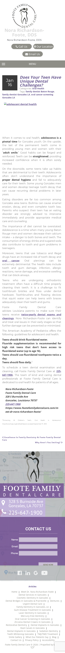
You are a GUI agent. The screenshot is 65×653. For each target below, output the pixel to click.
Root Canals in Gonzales (32, 628)
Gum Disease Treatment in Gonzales (32, 609)
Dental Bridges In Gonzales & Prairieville (26, 600)
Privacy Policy (32, 640)
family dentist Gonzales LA (16, 94)
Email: (15, 546)
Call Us (22, 46)
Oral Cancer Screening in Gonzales (32, 618)
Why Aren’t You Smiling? (48, 442)
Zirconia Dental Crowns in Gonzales (32, 622)
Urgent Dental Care (32, 603)
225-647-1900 (12, 404)
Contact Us (16, 640)
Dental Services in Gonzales (33, 594)
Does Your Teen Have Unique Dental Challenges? (40, 81)
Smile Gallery (15, 637)
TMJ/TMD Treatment (47, 634)
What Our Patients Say (37, 637)
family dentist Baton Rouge (40, 91)
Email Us (34, 54)
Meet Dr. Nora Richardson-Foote (37, 591)
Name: (14, 539)
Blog (54, 637)
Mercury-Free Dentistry (32, 615)
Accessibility (48, 640)
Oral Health (38, 88)
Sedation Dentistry (48, 631)
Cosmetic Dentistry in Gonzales (32, 597)
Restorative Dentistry (16, 625)
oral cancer (11, 260)
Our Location (44, 46)
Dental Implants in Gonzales (45, 625)
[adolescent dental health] (31, 118)
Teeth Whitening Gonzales (20, 634)
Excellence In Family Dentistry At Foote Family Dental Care (31, 438)
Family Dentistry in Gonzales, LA (32, 606)
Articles (32, 586)
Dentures (54, 600)
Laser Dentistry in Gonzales (32, 612)
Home (14, 591)
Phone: (14, 553)
